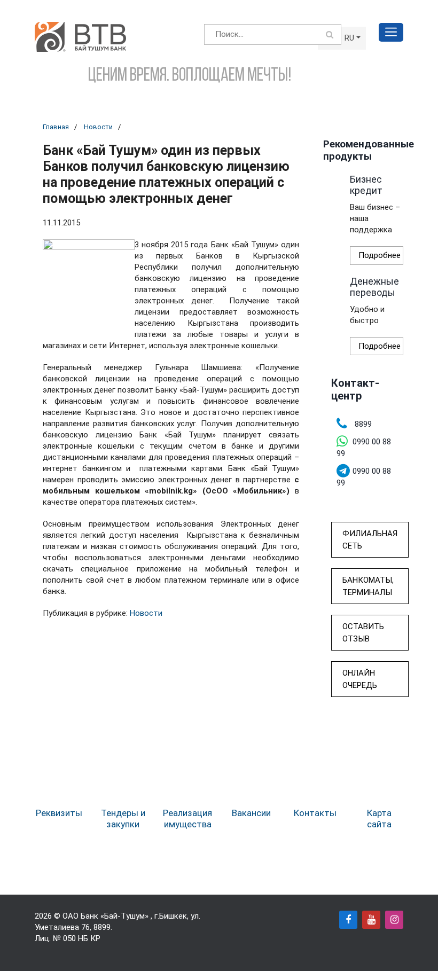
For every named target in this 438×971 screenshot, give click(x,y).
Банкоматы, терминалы (368, 586)
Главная (56, 127)
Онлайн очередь (359, 679)
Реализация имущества (187, 818)
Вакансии (251, 813)
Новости (98, 127)
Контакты (315, 813)
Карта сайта (379, 818)
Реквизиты (59, 813)
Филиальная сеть (369, 540)
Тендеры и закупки (123, 818)
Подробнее (379, 255)
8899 (102, 927)
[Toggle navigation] (391, 32)
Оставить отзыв (363, 633)
